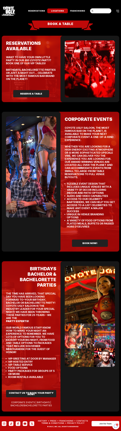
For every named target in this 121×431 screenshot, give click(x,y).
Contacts (82, 421)
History (42, 421)
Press (53, 421)
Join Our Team (105, 424)
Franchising (77, 11)
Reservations (36, 11)
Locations (57, 11)
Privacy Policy (76, 423)
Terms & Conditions (52, 423)
